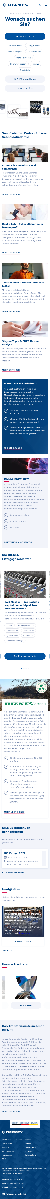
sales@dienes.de (16, 1187)
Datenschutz (30, 1155)
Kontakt (28, 1151)
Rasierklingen (15, 51)
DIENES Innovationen (25, 79)
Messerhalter (34, 51)
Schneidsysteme (24, 58)
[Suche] (40, 5)
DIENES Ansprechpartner (13, 1140)
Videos (28, 1144)
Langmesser (34, 45)
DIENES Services (25, 88)
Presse (28, 1140)
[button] (21, 668)
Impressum (7, 1155)
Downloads (7, 1144)
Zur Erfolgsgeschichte (25, 656)
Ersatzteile (25, 70)
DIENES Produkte (25, 36)
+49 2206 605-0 (17, 1180)
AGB (4, 1159)
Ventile (35, 64)
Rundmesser (15, 45)
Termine (5, 1147)
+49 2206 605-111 (17, 1183)
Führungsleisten (18, 64)
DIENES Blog (30, 1147)
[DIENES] (15, 5)
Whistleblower (8, 1151)
